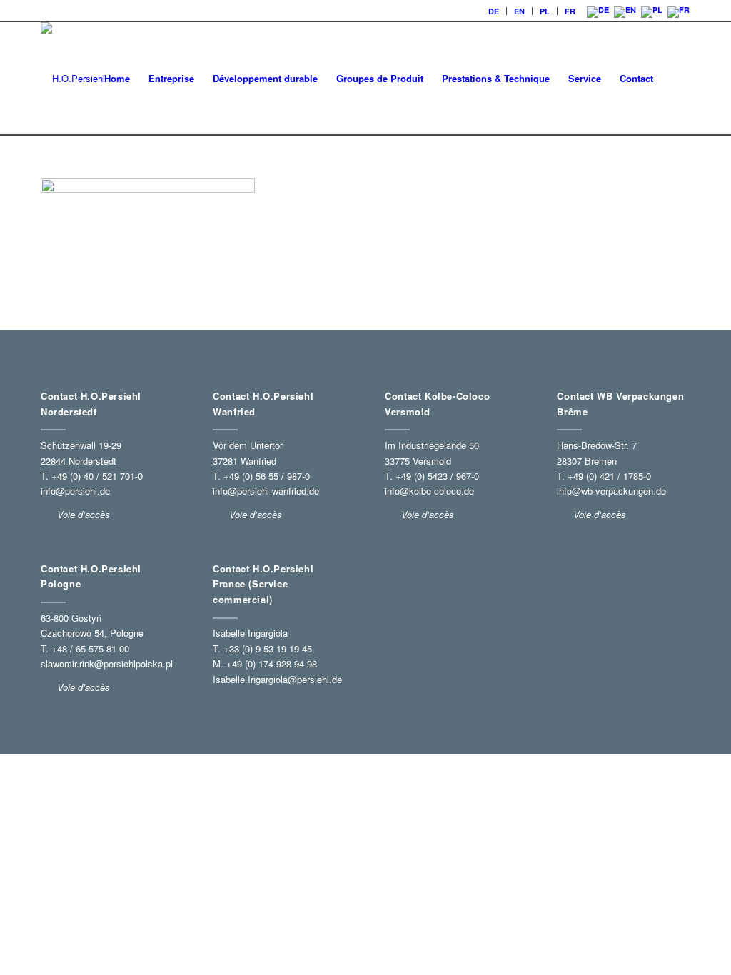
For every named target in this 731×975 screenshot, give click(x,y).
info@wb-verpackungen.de (611, 490)
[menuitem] (494, 11)
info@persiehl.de (75, 490)
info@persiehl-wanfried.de (266, 490)
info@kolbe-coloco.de (429, 490)
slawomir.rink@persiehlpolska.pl (107, 663)
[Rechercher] (676, 78)
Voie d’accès (83, 687)
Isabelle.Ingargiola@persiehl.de (277, 679)
